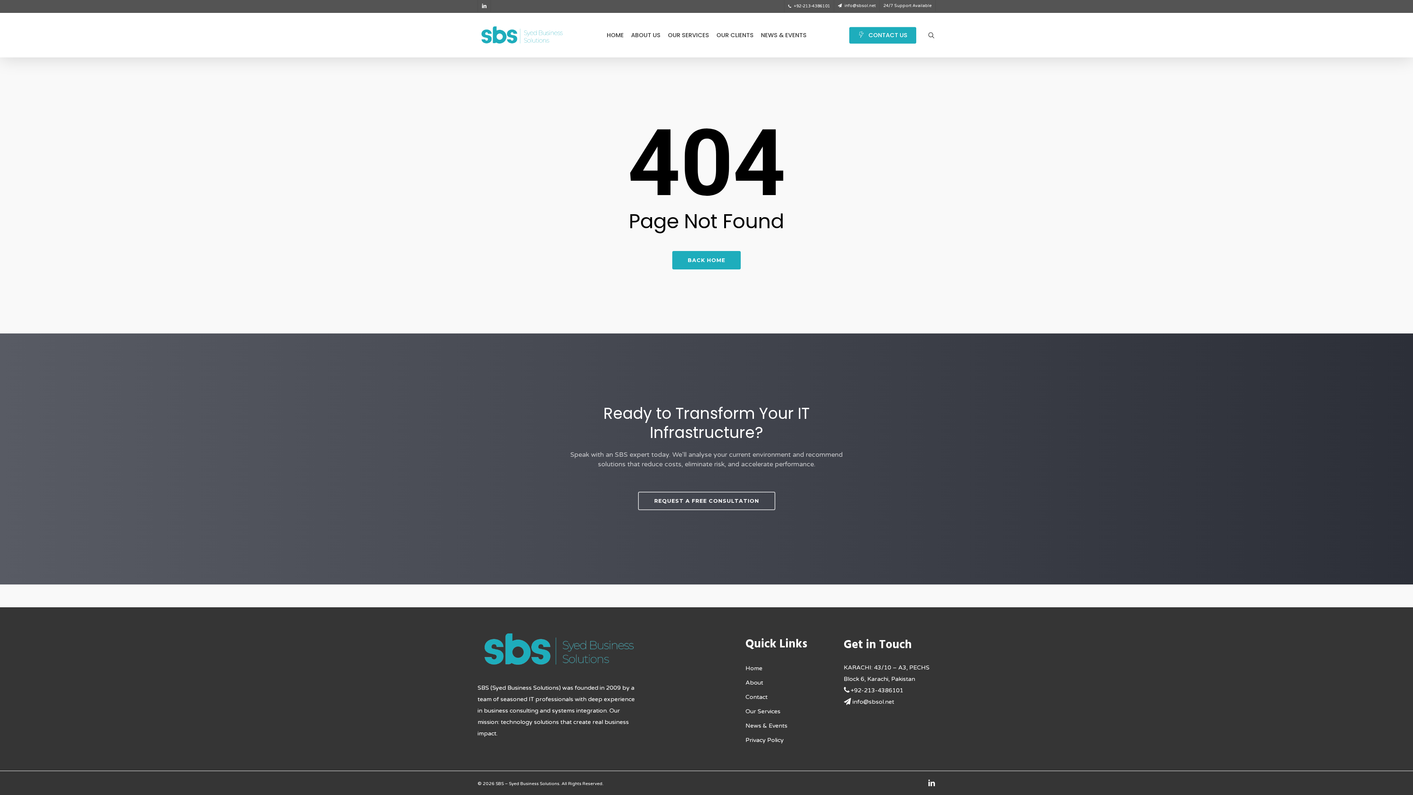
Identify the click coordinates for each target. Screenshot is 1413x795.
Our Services (763, 711)
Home (754, 668)
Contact (757, 697)
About (754, 682)
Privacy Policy (765, 740)
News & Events (766, 725)
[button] (706, 501)
